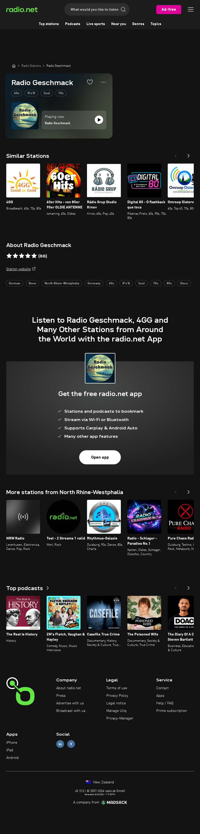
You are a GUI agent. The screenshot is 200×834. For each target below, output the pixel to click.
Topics (156, 24)
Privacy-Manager (119, 718)
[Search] (123, 9)
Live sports (95, 24)
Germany (94, 283)
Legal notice (116, 703)
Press (61, 696)
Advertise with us (70, 703)
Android (12, 758)
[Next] (188, 154)
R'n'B (31, 93)
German (14, 283)
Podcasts (72, 24)
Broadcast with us (70, 711)
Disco (184, 283)
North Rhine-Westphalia (62, 283)
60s (16, 93)
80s (169, 283)
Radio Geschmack (57, 123)
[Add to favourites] (90, 82)
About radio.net (68, 688)
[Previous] (175, 154)
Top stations (49, 24)
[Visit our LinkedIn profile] (60, 744)
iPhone (11, 743)
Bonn (32, 283)
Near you (118, 24)
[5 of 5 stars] (34, 256)
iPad (9, 750)
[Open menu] (191, 9)
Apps (160, 696)
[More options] (103, 82)
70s (61, 93)
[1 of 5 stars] (9, 256)
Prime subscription (171, 711)
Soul (46, 93)
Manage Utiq (116, 711)
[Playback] (99, 120)
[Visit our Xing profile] (71, 744)
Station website (18, 269)
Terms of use (116, 688)
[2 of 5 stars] (15, 256)
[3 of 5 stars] (21, 256)
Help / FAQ (164, 703)
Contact (162, 688)
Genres (138, 24)
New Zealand (103, 782)
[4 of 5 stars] (28, 256)
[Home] (14, 66)
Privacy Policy (117, 696)
